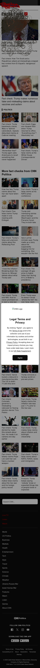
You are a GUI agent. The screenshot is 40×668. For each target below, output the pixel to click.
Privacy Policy (12, 342)
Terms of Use (17, 330)
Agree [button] (20, 358)
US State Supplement (22, 351)
